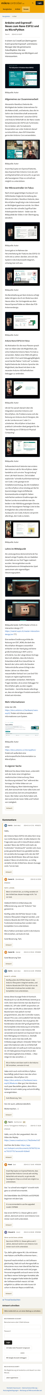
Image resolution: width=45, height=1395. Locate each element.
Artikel (17, 9)
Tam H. (10, 1122)
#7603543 (7, 883)
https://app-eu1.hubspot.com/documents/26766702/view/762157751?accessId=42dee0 (22, 1148)
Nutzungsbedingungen (10, 1390)
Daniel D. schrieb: (10, 976)
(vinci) (18, 1232)
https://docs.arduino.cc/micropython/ (20, 750)
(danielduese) (19, 879)
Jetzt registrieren (12, 1378)
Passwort (7, 1331)
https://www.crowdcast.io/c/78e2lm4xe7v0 (21, 1140)
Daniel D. (11, 879)
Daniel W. (11, 952)
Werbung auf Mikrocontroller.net (31, 1390)
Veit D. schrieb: (9, 888)
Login (40, 3)
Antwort (9, 808)
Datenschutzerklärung (29, 1388)
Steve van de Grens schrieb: (13, 1237)
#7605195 (7, 1129)
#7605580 (38, 1232)
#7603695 (38, 952)
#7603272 (38, 825)
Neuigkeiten (7, 9)
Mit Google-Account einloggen (16, 1358)
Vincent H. (11, 1232)
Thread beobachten (12, 1299)
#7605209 (38, 1164)
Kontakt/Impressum (14, 1388)
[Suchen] (33, 3)
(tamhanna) (18, 1122)
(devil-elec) (17, 825)
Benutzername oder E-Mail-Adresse (16, 1322)
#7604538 (38, 971)
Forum (26, 9)
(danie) (18, 952)
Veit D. (10, 825)
